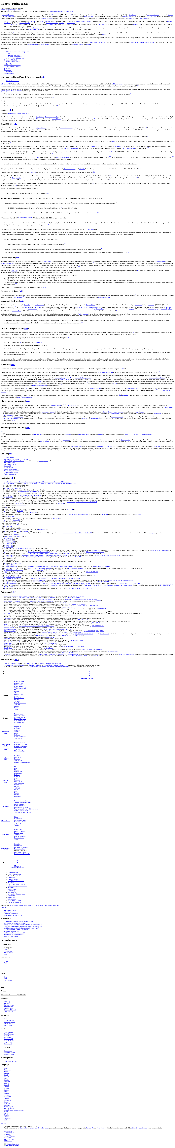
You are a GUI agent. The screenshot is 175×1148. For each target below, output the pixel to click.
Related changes (9, 1034)
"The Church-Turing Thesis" (38, 578)
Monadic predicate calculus (22, 762)
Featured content (9, 1005)
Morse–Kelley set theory (21, 810)
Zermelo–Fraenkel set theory (22, 802)
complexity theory (32, 44)
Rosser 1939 (9, 488)
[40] (45, 287)
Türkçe (6, 1116)
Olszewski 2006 (16, 563)
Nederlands (7, 1096)
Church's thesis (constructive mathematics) (61, 11)
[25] (110, 179)
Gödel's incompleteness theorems (17, 886)
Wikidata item (8, 1042)
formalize (129, 18)
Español (6, 1080)
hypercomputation (168, 407)
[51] (71, 377)
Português (7, 1103)
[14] (148, 136)
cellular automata (160, 261)
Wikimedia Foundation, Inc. (139, 1128)
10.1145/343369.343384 (98, 626)
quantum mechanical (117, 417)
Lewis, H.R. (7, 641)
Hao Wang (28, 307)
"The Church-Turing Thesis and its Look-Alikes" (31, 597)
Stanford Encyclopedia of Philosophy (69, 578)
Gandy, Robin (7, 618)
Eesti (5, 1078)
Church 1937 (9, 526)
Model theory (5, 821)
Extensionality (18, 773)
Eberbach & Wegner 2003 (13, 577)
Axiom (16, 696)
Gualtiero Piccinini (34, 665)
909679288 (81, 646)
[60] (153, 446)
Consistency (11, 877)
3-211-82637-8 (84, 619)
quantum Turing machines (11, 418)
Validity (16, 731)
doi (71, 557)
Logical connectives (20, 747)
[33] (102, 248)
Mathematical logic (87, 678)
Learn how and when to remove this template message (138, 434)
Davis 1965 (90, 229)
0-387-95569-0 (76, 588)
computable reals (9, 415)
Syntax (16, 708)
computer (131, 309)
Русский (7, 1105)
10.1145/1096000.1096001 (76, 640)
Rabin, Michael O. (11, 483)
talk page (68, 434)
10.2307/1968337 (71, 604)
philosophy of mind (77, 44)
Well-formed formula (20, 688)
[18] (52, 153)
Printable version (9, 1054)
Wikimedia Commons (10, 1061)
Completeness (12, 889)
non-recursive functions (48, 412)
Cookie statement (9, 1139)
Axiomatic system (19, 717)
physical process (43, 461)
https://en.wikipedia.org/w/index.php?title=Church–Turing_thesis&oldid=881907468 (34, 905)
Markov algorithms (166, 309)
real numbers (157, 413)
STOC (115, 383)
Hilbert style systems (20, 719)
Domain (16, 786)
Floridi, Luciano (36, 582)
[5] (50, 85)
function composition (52, 23)
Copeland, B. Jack (11, 578)
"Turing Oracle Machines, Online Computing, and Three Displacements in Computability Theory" (42, 482)
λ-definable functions (66, 128)
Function (16, 793)
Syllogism (17, 735)
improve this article (83, 434)
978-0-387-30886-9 (70, 652)
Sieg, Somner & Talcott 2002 (23, 548)
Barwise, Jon (7, 596)
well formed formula (129, 148)
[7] (139, 85)
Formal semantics (19, 686)
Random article (8, 1008)
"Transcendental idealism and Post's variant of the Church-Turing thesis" (50, 666)
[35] (40, 264)
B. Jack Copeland (71, 405)
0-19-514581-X (117, 580)
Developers (7, 1137)
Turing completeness (10, 474)
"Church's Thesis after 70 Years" (95, 552)
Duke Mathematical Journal (49, 632)
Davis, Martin (7, 613)
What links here (8, 1032)
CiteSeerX (67, 599)
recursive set (38, 342)
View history (8, 980)
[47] (69, 337)
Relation (16, 699)
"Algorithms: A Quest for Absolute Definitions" (41, 601)
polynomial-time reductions (157, 378)
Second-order (18, 760)
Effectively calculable (12, 81)
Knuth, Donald (8, 638)
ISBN (98, 555)
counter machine (32, 309)
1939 (9, 84)
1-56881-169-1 (114, 651)
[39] (43, 287)
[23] (139, 168)
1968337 (83, 604)
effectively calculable (46, 18)
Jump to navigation (6, 9)
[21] (138, 163)
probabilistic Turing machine (83, 378)
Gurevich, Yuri (16, 601)
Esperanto (7, 1081)
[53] (61, 384)
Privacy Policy (101, 1128)
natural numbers (9, 16)
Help (5, 1018)
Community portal (9, 1022)
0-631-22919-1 (104, 582)
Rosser (113, 141)
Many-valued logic (19, 751)
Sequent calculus (19, 722)
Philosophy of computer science (13, 915)
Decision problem (19, 849)
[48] (122, 368)
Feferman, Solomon (53, 555)
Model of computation (10, 469)
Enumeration (18, 771)
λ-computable (137, 24)
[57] (79, 406)
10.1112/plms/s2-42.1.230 (128, 654)
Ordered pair (18, 796)
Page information (9, 1040)
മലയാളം (7, 1095)
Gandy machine (95, 550)
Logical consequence (20, 703)
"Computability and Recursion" (35, 557)
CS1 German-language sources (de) (14, 933)
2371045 (96, 605)
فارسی (6, 1083)
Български (7, 1070)
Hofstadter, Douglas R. (10, 629)
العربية (6, 1068)
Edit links (3, 1123)
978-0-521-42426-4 (77, 568)
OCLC (112, 555)
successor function (25, 23)
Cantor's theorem (13, 872)
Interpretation (18, 818)
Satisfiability (11, 897)
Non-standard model (20, 820)
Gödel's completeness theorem (16, 884)
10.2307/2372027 (90, 631)
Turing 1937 (11, 516)
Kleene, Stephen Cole (9, 631)
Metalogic (17, 866)
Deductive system (19, 715)
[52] (86, 382)
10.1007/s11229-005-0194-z (103, 566)
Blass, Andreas (8, 601)
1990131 (90, 634)
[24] (137, 177)
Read (5, 977)
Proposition (17, 726)
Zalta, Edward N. (54, 578)
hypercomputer (114, 413)
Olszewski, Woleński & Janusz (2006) (39, 552)
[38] (16, 283)
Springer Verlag (48, 648)
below (104, 34)
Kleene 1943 (11, 536)
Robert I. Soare (17, 297)
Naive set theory (5, 781)
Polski (6, 1102)
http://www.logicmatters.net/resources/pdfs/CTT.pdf (82, 502)
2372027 (102, 631)
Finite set (17, 775)
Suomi (6, 1111)
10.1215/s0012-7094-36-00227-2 (74, 632)
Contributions (8, 951)
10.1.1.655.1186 (74, 599)
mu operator (152, 533)
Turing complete (83, 314)
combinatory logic (153, 309)
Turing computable (33, 29)
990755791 (88, 588)
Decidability (7, 466)
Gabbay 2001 (9, 565)
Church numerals (102, 24)
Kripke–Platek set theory (21, 807)
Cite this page (8, 1044)
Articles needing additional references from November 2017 (21, 928)
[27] (16, 185)
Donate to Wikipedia (10, 1010)
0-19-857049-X (93, 572)
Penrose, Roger (11, 583)
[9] (53, 97)
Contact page (8, 1025)
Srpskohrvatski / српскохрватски (14, 1110)
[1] (53, 14)
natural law (82, 169)
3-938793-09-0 (69, 646)
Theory (16, 709)
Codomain (17, 788)
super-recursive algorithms (104, 446)
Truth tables (17, 749)
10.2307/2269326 (68, 607)
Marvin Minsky (93, 307)
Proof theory (5, 834)
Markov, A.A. (7, 645)
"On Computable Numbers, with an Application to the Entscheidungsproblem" (59, 654)
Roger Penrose (95, 418)
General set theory (19, 805)
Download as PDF (9, 1052)
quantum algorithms (95, 388)
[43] (16, 306)
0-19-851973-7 (124, 583)
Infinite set (17, 776)
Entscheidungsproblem (51, 117)
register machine (99, 309)
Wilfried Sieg (14, 271)
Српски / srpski (9, 1108)
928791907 (117, 555)
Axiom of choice (19, 804)
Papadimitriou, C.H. (16, 641)
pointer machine (16, 311)
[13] (108, 129)
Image (16, 789)
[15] (10, 142)
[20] (173, 157)
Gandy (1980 (9, 497)
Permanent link (8, 1039)
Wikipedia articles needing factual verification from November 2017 (23, 925)
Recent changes (8, 1023)
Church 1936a (19, 503)
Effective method (118, 84)
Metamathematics (17, 868)
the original (105, 514)
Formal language (19, 681)
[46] (133, 332)
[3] (5, 32)
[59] (15, 420)
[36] (79, 266)
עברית (6, 1091)
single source (37, 434)
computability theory (8, 15)
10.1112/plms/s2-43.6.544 (80, 655)
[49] (159, 371)
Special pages (8, 1037)
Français (6, 1085)
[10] (36, 118)
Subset (16, 778)
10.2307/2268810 (101, 609)
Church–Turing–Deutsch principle (113, 412)
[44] (117, 310)
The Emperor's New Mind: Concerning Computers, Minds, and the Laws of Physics (66, 583)
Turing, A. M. (8, 654)
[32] (65, 243)
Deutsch (6, 1076)
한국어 (6, 1086)
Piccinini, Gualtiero (11, 566)
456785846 (137, 583)
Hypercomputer (8, 467)
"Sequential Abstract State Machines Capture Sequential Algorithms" (36, 626)
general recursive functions (83, 21)
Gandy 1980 (9, 543)
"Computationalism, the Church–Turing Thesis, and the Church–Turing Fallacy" (49, 566)
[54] (120, 395)
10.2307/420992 (77, 557)
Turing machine (88, 16)
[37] (138, 270)
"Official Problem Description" (14, 570)
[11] (94, 118)
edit (43, 77)
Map (15, 791)
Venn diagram (18, 738)
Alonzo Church (127, 16)
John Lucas (85, 418)
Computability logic (10, 462)
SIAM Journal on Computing (46, 599)
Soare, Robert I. (10, 557)
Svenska (6, 1113)
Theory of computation (11, 913)
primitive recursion (68, 533)
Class (15, 693)
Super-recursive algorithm (11, 472)
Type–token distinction (14, 900)
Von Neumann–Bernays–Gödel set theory (26, 809)
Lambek (168, 307)
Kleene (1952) (96, 622)
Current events (8, 1006)
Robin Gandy (47, 261)
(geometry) (11, 882)
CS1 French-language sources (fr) (14, 934)
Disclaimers (7, 1134)
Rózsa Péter (78, 533)
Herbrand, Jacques (9, 627)
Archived (66, 553)
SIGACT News (51, 597)
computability (144, 18)
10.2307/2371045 (84, 605)
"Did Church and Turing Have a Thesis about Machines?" (42, 553)
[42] (23, 296)
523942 (52, 637)
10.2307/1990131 (79, 634)
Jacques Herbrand (45, 21)
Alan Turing (152, 16)
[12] (146, 127)
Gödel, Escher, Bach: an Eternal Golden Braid (56, 629)
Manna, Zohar (8, 643)
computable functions (153, 15)
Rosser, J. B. (7, 649)
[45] (82, 322)
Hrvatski (6, 1088)
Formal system (18, 714)
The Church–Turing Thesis (12, 663)
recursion (61, 23)
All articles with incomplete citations (14, 923)
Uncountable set (19, 783)
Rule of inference (19, 698)
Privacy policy (8, 1131)
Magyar (6, 1093)
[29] (61, 207)
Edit (5, 978)
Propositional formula (20, 746)
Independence (12, 899)
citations (100, 434)
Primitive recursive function (22, 854)
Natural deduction (19, 720)
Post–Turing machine (81, 307)
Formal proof (18, 685)
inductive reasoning (69, 169)
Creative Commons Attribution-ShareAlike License (34, 1128)
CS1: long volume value (11, 936)
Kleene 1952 (9, 538)
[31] (67, 234)
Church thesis (79, 635)
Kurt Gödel (33, 21)
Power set (17, 780)
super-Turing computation (24, 397)
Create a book (8, 1051)
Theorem (17, 701)
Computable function (20, 852)
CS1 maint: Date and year (11, 931)
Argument (17, 730)
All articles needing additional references (16, 929)
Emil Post (125, 157)
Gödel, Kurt (9, 555)
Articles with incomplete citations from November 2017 (20, 921)
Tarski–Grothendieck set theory (23, 812)
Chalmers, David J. (39, 580)
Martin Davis (37, 307)
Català (6, 1071)
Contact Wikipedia (9, 1136)
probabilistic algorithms (132, 388)
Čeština (6, 1073)
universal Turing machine (105, 372)
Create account (8, 952)
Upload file (7, 1035)
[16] (148, 148)
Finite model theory (20, 822)
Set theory (5, 806)
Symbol (16, 706)
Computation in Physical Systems (14, 665)
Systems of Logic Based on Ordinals (11, 90)
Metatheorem (11, 895)
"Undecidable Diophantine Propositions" (33, 555)
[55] (63, 404)
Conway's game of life (7, 263)
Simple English (8, 1106)
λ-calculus (50, 24)
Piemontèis (7, 1100)
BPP (39, 381)
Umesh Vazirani (64, 379)
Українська (7, 1118)
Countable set (18, 781)
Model (16, 817)
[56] (65, 404)
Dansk (6, 1075)
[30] (98, 212)
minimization (71, 23)
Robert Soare (9, 482)
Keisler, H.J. (15, 596)
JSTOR (78, 604)
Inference (17, 728)
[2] (71, 14)
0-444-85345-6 (80, 596)
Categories (4, 907)
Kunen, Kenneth (23, 596)
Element (16, 691)
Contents (6, 1003)
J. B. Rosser (4, 84)
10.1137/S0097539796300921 (89, 599)
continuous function (104, 297)
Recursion (17, 844)
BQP (3, 388)
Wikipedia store (8, 1011)
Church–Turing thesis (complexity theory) (142, 42)
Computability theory (10, 464)
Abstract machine (9, 457)
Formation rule (18, 683)
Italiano (6, 1090)
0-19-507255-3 (104, 555)
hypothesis (132, 15)
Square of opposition (20, 736)
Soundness (11, 887)
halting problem (44, 441)
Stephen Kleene (41, 128)
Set (15, 689)
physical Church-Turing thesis (97, 42)
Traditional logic (5, 732)
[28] (48, 193)
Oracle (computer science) (11, 471)
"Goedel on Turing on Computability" (77, 514)
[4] (13, 32)
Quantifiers (17, 757)
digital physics (45, 44)
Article (6, 961)
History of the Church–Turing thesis (18, 113)
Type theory (17, 704)
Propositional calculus (20, 744)
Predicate (17, 759)
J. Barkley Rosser (119, 146)
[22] (111, 168)
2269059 (99, 649)
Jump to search (16, 9)
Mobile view (8, 1141)
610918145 (130, 580)
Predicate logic (5, 758)
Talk (5, 949)
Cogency (17, 733)
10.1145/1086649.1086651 (73, 597)
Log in (6, 954)
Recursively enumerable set (22, 847)
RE (21, 342)
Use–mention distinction (15, 902)
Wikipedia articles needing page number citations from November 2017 (24, 926)
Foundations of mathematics (22, 801)
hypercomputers (77, 446)
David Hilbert (40, 117)
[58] (13, 420)
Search (3, 991)
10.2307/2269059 (87, 649)
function (170, 15)
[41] (136, 294)
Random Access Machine (39, 385)
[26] (93, 183)
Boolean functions (19, 743)
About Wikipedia (9, 1020)
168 (95, 555)
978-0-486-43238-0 (52, 643)
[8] (130, 93)
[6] (137, 85)
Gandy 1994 (88, 533)
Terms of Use (90, 1128)
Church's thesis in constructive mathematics (16, 459)
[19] (110, 157)
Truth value (17, 823)
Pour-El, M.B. (8, 648)
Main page (7, 1002)
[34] (94, 262)
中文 (5, 1120)
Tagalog (6, 1115)
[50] (102, 375)
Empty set (17, 768)
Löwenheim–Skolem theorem (16, 894)
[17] (111, 151)
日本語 (6, 1098)
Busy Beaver (66, 440)
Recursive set (18, 784)
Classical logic (18, 694)
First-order (17, 755)
